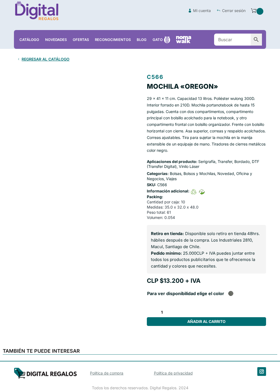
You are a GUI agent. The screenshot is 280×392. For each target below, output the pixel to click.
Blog (142, 40)
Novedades (56, 40)
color (218, 293)
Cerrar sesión (234, 10)
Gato (158, 40)
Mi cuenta (202, 10)
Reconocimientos (113, 40)
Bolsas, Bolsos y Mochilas (192, 173)
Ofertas (81, 40)
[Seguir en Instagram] (261, 371)
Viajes (171, 178)
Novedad (225, 173)
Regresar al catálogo (45, 59)
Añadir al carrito (206, 321)
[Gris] (230, 293)
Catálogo (29, 40)
